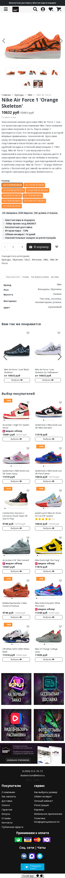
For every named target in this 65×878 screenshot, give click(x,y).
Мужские (18, 259)
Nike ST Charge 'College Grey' (46, 650)
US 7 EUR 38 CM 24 (12, 200)
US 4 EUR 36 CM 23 (12, 206)
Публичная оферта (12, 826)
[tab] (4, 420)
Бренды (6, 259)
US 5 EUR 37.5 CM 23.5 (34, 200)
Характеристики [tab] (13, 277)
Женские (37, 259)
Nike (45, 259)
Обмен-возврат (43, 796)
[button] (4, 40)
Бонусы (6, 813)
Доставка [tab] (55, 277)
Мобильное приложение (48, 813)
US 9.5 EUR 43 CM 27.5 (13, 190)
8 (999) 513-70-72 (32, 771)
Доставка (7, 800)
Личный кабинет (43, 800)
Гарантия (7, 809)
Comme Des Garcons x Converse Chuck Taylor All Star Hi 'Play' (15, 516)
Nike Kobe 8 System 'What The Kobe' (47, 604)
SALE (27, 259)
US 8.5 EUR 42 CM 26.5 (37, 190)
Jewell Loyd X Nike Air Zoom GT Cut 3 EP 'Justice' (48, 514)
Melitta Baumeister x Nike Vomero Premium (15, 604)
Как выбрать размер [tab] (40, 277)
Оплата (6, 805)
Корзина (39, 809)
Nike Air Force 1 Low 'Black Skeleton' (16, 371)
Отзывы (6, 818)
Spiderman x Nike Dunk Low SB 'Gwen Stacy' (16, 472)
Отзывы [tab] (25, 277)
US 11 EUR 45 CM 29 (12, 185)
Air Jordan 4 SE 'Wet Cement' (16, 560)
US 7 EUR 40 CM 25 (32, 195)
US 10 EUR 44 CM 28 (34, 185)
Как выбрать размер (45, 792)
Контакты (7, 822)
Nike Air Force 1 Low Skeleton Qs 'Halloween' (46, 371)
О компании (8, 792)
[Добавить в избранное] (57, 247)
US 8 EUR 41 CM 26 (12, 195)
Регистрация (41, 805)
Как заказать (9, 796)
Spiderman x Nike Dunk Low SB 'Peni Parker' (48, 472)
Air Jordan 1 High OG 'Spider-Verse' (16, 426)
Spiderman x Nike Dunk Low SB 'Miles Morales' (48, 426)
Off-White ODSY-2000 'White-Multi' (16, 650)
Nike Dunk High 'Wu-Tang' (47, 560)
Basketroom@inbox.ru (33, 775)
